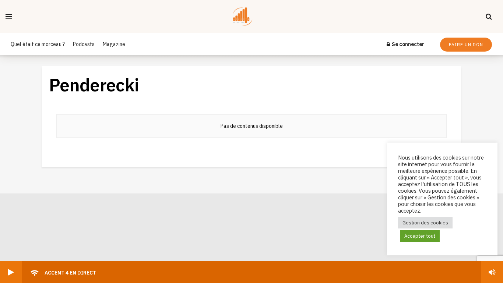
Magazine (114, 44)
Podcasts (84, 44)
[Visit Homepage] (249, 16)
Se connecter (407, 44)
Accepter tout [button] (419, 236)
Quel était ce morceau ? (38, 44)
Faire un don (466, 44)
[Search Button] (489, 16)
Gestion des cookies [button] (425, 223)
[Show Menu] (9, 16)
